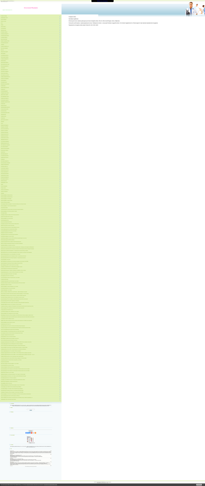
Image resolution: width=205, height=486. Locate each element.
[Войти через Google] (33, 433)
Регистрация (4, 1)
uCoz (107, 482)
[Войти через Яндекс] (31, 433)
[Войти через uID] (26, 433)
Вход (6, 1)
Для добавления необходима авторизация (30, 466)
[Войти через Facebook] (30, 433)
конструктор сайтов (103, 482)
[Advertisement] (30, 420)
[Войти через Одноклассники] (35, 433)
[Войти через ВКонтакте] (28, 433)
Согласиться (199, 484)
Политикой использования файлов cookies (50, 484)
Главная (2, 1)
